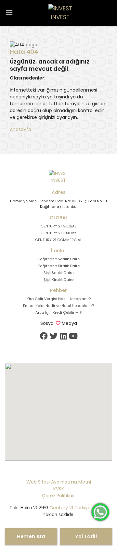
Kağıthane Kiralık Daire (59, 266)
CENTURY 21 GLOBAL (58, 226)
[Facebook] (44, 336)
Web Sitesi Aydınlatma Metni (58, 482)
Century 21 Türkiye (70, 507)
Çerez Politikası (58, 495)
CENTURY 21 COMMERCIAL (58, 240)
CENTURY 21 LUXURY (58, 233)
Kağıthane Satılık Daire (59, 259)
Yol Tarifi (86, 536)
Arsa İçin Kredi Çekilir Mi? (58, 312)
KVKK (58, 488)
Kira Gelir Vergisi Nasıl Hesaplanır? (59, 299)
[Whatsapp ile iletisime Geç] (100, 511)
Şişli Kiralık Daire (58, 279)
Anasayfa (20, 129)
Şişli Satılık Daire (58, 272)
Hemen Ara (31, 536)
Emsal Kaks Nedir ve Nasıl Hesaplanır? (58, 305)
